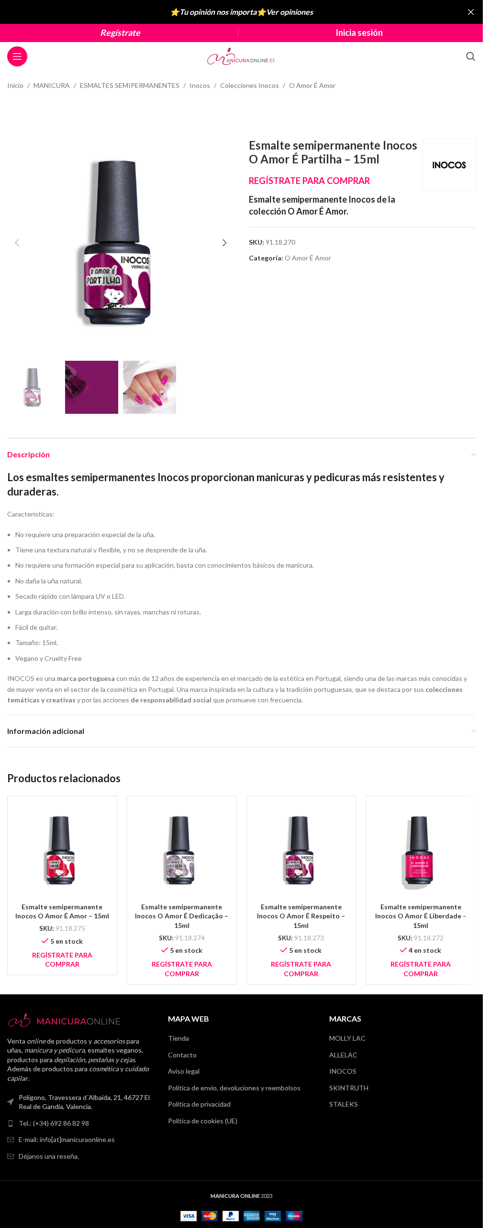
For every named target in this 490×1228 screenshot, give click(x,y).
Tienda (178, 1038)
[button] (16, 242)
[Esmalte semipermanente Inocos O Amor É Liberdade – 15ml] (420, 850)
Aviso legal (184, 1071)
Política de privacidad (199, 1104)
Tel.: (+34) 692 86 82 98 (54, 1123)
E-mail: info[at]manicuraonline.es (67, 1139)
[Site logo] (242, 56)
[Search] (470, 56)
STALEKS (343, 1104)
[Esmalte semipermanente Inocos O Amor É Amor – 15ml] (62, 850)
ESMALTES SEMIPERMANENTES (129, 85)
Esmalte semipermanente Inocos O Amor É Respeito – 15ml (301, 916)
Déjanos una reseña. (49, 1156)
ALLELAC (343, 1055)
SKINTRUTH (348, 1088)
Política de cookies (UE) (202, 1121)
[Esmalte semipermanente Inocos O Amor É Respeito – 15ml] (301, 850)
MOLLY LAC (347, 1038)
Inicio (15, 85)
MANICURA (51, 85)
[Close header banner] (471, 12)
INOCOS (342, 1071)
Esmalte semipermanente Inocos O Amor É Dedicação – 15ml (181, 916)
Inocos (199, 85)
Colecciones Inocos (249, 85)
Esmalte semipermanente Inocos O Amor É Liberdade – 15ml (421, 916)
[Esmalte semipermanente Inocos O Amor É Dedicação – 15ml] (181, 850)
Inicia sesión (359, 32)
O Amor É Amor (312, 85)
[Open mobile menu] (17, 56)
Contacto (182, 1055)
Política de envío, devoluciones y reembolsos (234, 1088)
